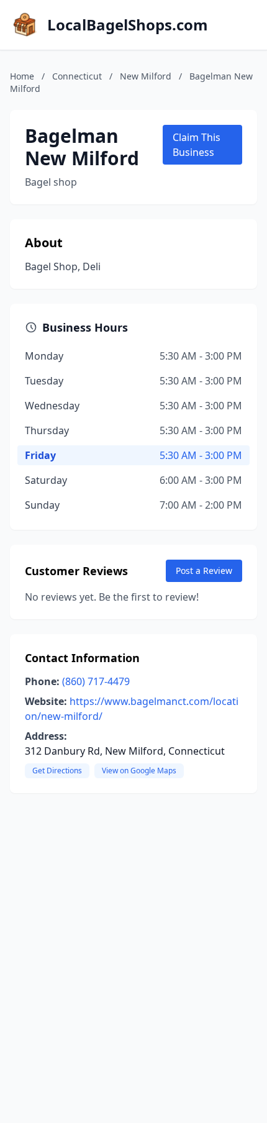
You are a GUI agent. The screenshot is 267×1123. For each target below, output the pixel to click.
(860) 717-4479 (96, 681)
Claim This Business (196, 144)
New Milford (145, 76)
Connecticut (77, 76)
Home (22, 76)
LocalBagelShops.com (127, 25)
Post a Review (204, 570)
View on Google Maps (139, 770)
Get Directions (57, 770)
